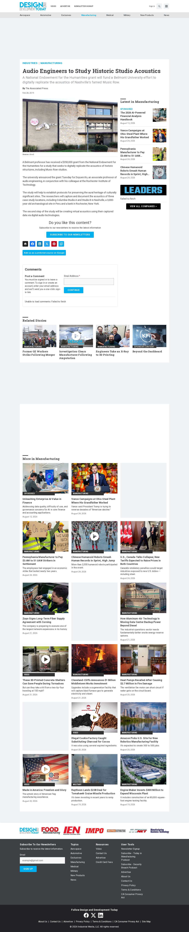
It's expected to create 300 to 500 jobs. (140, 745)
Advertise (68, 921)
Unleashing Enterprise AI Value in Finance (42, 501)
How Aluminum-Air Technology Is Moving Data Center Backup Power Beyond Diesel (140, 622)
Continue (74, 290)
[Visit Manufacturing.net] (138, 830)
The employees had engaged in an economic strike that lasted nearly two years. (45, 569)
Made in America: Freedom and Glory (44, 790)
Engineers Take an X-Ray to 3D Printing (112, 353)
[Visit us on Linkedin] (100, 915)
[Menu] (166, 6)
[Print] (25, 244)
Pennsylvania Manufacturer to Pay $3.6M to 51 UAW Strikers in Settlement (133, 152)
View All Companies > (143, 206)
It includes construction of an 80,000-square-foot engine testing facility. (142, 799)
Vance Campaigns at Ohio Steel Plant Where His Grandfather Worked (134, 134)
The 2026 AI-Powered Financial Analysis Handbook (133, 116)
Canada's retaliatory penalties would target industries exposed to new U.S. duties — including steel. (141, 571)
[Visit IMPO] (94, 830)
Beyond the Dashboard (147, 351)
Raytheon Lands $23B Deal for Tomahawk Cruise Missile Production (93, 792)
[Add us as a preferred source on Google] (61, 244)
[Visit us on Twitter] (93, 915)
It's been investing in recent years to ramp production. (92, 799)
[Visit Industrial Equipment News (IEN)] (71, 830)
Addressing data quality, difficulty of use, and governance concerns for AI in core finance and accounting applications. (45, 509)
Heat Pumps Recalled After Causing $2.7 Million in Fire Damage (141, 682)
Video (26, 674)
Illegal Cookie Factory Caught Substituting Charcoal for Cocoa (90, 740)
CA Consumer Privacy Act (126, 921)
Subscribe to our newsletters (70, 234)
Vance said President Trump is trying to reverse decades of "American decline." (91, 508)
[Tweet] (47, 244)
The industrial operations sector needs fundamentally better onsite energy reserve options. (142, 632)
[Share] (32, 244)
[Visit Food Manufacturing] (51, 830)
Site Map (146, 921)
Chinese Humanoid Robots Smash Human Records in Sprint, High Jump (134, 171)
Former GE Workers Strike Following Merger (39, 353)
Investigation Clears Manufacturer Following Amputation (75, 355)
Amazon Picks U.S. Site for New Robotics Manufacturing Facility (139, 740)
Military (77, 784)
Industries (30, 63)
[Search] (159, 6)
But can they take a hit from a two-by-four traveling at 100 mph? (43, 689)
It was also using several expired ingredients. (94, 745)
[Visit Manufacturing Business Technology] (159, 830)
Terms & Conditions (102, 921)
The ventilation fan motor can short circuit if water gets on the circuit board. (142, 689)
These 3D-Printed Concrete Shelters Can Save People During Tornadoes (44, 682)
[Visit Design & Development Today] (29, 830)
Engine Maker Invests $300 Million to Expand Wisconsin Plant (142, 792)
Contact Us (55, 921)
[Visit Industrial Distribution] (116, 830)
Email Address (72, 276)
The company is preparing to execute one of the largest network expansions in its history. (45, 627)
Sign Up (28, 869)
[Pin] (54, 244)
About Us (42, 921)
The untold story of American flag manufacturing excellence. (39, 795)
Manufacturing (51, 63)
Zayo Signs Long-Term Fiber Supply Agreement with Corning (44, 620)
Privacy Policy (83, 921)
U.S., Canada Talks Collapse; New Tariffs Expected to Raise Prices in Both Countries (140, 560)
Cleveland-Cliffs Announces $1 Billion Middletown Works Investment (93, 682)
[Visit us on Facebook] (86, 915)
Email (22, 855)
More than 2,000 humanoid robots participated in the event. (94, 566)
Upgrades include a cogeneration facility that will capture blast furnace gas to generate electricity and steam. (93, 690)
